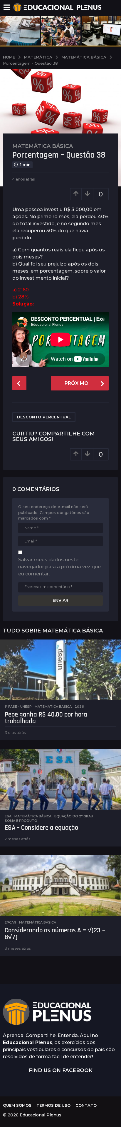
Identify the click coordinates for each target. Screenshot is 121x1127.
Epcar (10, 922)
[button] (6, 7)
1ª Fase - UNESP (18, 706)
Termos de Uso (53, 1105)
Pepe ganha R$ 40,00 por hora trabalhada (46, 718)
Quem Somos (17, 1105)
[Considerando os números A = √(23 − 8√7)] (60, 885)
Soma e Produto (21, 820)
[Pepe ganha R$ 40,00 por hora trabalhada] (60, 670)
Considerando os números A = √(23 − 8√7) (55, 933)
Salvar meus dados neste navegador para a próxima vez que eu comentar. (59, 567)
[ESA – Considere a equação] (60, 779)
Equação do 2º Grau (73, 816)
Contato (86, 1105)
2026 (79, 706)
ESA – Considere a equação (41, 828)
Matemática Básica (42, 146)
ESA (8, 816)
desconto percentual (44, 417)
